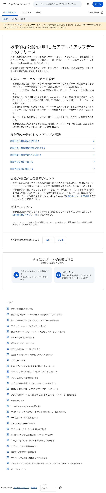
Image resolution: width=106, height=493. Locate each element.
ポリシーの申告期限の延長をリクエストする (29, 458)
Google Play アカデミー (24, 215)
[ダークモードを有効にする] (60, 488)
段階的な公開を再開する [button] (21, 168)
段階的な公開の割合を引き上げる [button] (25, 155)
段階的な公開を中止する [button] (21, 162)
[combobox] (61, 4)
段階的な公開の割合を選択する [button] (24, 141)
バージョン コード (18, 469)
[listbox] (48, 488)
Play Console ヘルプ (19, 4)
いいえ (60, 240)
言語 (44, 485)
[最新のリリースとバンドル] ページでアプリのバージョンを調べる (38, 332)
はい (48, 240)
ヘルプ (19, 25)
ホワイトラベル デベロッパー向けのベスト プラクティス (34, 372)
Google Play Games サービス (23, 423)
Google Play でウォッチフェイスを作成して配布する (32, 440)
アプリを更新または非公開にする (24, 377)
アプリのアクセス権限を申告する (24, 446)
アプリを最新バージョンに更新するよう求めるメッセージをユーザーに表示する (43, 395)
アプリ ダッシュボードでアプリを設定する (28, 326)
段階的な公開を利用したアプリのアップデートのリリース (34, 389)
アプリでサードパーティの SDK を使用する (28, 429)
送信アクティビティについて (23, 343)
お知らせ (38, 12)
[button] (5, 4)
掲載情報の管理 (17, 400)
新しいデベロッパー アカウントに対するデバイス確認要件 (35, 320)
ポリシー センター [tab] (19, 19)
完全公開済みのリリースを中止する (25, 349)
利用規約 (34, 488)
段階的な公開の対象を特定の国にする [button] (28, 148)
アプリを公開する (18, 360)
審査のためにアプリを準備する (23, 452)
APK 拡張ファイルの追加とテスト (24, 418)
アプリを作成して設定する (22, 309)
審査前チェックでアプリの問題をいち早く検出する (32, 355)
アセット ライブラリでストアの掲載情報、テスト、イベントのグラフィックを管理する (46, 463)
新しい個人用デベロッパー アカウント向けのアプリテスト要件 (36, 314)
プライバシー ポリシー (21, 488)
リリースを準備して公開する (23, 337)
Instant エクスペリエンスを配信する (26, 406)
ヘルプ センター (10, 12)
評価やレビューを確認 (76, 196)
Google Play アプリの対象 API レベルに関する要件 (32, 435)
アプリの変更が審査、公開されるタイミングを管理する (33, 383)
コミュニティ (25, 12)
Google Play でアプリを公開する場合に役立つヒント (32, 366)
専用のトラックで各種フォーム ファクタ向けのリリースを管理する (38, 412)
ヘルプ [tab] (5, 19)
